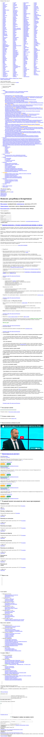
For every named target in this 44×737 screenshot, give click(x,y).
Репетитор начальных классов (11, 101)
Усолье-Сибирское (37, 43)
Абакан (4, 2)
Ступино (35, 23)
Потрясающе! (9, 462)
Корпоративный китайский (33, 136)
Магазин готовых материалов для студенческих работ (15, 672)
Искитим (14, 21)
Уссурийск (36, 44)
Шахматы (27, 99)
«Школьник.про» (20, 664)
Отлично (8, 472)
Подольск (25, 56)
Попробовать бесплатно (13, 476)
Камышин (15, 30)
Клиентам (5, 162)
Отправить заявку (4, 222)
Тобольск (35, 32)
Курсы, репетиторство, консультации (12, 630)
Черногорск (36, 59)
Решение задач (8, 124)
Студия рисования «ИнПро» (20, 129)
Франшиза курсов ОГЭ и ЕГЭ (11, 175)
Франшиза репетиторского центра (11, 174)
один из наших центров (12, 316)
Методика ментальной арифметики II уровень (32, 132)
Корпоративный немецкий (10, 136)
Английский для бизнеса (33, 135)
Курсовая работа (34, 122)
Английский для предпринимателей (26, 127)
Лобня (14, 70)
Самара (25, 75)
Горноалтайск (5, 66)
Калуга (14, 27)
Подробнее (23, 505)
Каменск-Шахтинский (17, 29)
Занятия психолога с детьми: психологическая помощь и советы (22, 225)
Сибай (35, 13)
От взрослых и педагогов (10, 160)
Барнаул (4, 22)
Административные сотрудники (11, 179)
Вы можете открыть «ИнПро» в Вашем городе (9, 78)
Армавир (4, 12)
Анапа (4, 8)
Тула (35, 38)
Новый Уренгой (26, 36)
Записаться (2, 508)
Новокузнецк (26, 27)
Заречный (14, 13)
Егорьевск (15, 5)
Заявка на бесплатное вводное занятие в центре (14, 620)
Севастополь (36, 7)
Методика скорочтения (23, 131)
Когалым (14, 43)
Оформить (3, 731)
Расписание (5, 145)
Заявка (4, 90)
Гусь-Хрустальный (6, 71)
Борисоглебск (5, 37)
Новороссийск (26, 30)
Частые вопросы (8, 637)
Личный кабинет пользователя (11, 163)
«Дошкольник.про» (12, 664)
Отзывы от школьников (9, 634)
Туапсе (35, 36)
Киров (14, 36)
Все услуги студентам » (9, 601)
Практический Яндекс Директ (11, 135)
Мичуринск (26, 9)
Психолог (32, 141)
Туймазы (35, 37)
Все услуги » (7, 596)
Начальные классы (18, 140)
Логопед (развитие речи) (17, 97)
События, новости (8, 657)
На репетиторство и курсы (17, 729)
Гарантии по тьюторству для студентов (12, 633)
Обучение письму (8, 97)
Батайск (4, 23)
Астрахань (4, 17)
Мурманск (25, 10)
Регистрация (5, 186)
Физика (16, 143)
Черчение (30, 143)
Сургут (35, 24)
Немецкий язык (23, 105)
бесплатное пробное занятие (14, 411)
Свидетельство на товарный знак (11, 171)
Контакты (5, 183)
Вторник (6, 147)
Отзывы (4, 157)
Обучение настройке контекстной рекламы (32, 128)
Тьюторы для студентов (9, 667)
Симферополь (36, 14)
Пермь (25, 54)
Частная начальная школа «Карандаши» (13, 660)
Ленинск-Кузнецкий (16, 66)
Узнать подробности (5, 476)
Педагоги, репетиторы (9, 666)
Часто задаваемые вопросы (10, 166)
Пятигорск (25, 62)
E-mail (12, 698)
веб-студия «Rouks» (10, 690)
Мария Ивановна (3, 477)
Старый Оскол (36, 21)
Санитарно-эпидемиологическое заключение (14, 169)
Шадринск (36, 62)
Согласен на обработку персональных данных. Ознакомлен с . (20, 221)
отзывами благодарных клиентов (16, 267)
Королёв (14, 47)
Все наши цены (13, 275)
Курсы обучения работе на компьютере (15, 128)
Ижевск (14, 19)
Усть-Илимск (36, 45)
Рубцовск (25, 70)
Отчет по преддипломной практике (14, 121)
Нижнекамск (26, 23)
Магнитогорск (15, 74)
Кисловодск (15, 39)
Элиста (35, 69)
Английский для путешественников (12, 127)
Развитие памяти (25, 98)
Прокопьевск (26, 58)
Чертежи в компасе (31, 124)
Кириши (14, 35)
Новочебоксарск (26, 33)
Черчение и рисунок (20, 116)
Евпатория (15, 4)
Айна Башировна (3, 488)
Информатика (32, 138)
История (4, 139)
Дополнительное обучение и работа (12, 131)
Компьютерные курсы (9, 595)
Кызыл (14, 63)
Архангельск (5, 15)
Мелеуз (25, 3)
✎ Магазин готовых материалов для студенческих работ (32, 125)
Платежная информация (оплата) (11, 645)
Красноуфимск (15, 54)
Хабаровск (36, 49)
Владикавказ (5, 49)
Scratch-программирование (30, 96)
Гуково (4, 70)
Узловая (35, 40)
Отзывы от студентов (9, 635)
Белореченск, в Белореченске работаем (33, 271)
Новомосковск (26, 29)
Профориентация (8, 110)
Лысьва (14, 71)
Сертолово (36, 12)
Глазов (4, 65)
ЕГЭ (20, 389)
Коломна (14, 44)
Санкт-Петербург (26, 76)
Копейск (14, 46)
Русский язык (22, 142)
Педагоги (4, 137)
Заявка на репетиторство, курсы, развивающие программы (16, 91)
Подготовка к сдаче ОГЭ (10, 607)
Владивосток (5, 48)
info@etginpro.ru (3, 194)
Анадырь (4, 7)
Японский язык (26, 144)
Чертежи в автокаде (23, 124)
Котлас (14, 49)
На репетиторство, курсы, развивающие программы (15, 155)
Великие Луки (5, 44)
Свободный (36, 6)
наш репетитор (23, 344)
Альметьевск (5, 6)
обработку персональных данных (22, 725)
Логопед (27, 139)
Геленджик (5, 64)
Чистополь (36, 61)
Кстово (14, 58)
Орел (24, 45)
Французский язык (16, 105)
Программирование (9, 102)
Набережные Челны (27, 13)
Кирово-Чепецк (16, 37)
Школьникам (3, 204)
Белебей (4, 25)
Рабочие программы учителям (34, 131)
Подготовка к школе (10, 96)
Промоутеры (7, 182)
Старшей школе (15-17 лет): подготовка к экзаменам (15, 112)
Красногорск (15, 50)
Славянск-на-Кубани (37, 15)
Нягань (25, 40)
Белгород (4, 24)
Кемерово (14, 32)
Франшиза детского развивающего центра (13, 176)
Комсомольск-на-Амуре (17, 45)
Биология (18, 138)
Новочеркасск (26, 34)
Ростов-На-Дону (26, 69)
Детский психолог (17, 99)
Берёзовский (5, 31)
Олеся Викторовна (4, 456)
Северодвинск (36, 8)
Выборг (4, 61)
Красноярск (15, 55)
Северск (35, 9)
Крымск (14, 57)
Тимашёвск (36, 30)
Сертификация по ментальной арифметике (14, 133)
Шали (35, 63)
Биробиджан (5, 33)
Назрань (25, 15)
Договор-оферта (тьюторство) (11, 639)
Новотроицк (26, 31)
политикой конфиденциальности (32, 221)
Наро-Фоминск (26, 17)
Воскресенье (7, 153)
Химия (26, 143)
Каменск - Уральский (17, 28)
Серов (35, 10)
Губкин (4, 68)
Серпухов (35, 11)
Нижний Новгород (27, 24)
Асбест (4, 16)
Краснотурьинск (16, 53)
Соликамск (36, 17)
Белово (4, 26)
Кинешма (14, 34)
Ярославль (36, 73)
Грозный (4, 67)
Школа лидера (9, 104)
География (22, 138)
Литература (23, 139)
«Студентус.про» (27, 664)
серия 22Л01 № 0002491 (22, 245)
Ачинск (4, 18)
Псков (25, 60)
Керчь (14, 33)
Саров (35, 5)
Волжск (4, 52)
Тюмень (35, 39)
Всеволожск (5, 60)
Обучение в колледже (10, 107)
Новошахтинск (26, 35)
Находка (25, 18)
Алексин (4, 5)
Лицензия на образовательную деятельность (13, 168)
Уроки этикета (15, 104)
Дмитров (4, 74)
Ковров (14, 42)
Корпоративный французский (22, 136)
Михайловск (26, 8)
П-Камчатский (26, 49)
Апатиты (4, 10)
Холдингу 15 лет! (8, 656)
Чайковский (36, 52)
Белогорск (4, 27)
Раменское (25, 63)
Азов (3, 3)
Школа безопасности (9, 99)
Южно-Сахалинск (37, 71)
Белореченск (5, 29)
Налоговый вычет (5, 208)
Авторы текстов (8, 181)
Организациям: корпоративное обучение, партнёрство (15, 134)
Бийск (4, 32)
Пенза (25, 52)
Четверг (6, 149)
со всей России (3, 189)
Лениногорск (15, 65)
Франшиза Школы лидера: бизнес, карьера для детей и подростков (18, 173)
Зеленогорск (15, 14)
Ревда (24, 64)
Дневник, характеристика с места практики (20, 122)
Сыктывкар (36, 26)
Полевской (25, 57)
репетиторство (20, 204)
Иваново (14, 17)
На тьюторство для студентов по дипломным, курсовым (16, 156)
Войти (4, 185)
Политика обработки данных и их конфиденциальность (16, 170)
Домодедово (5, 76)
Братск (4, 39)
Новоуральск (26, 32)
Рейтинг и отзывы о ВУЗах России (12, 673)
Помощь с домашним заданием (31, 101)
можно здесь (13, 418)
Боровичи (4, 38)
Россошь (25, 68)
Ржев (24, 66)
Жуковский (15, 12)
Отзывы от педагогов (9, 636)
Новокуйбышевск (27, 28)
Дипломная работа (9, 120)
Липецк (14, 68)
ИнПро (1, 79)
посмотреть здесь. (28, 328)
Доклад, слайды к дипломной (20, 120)
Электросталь (36, 68)
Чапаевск (35, 53)
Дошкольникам (4, 206)
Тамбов (35, 28)
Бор (3, 36)
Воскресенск (5, 58)
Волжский (4, 53)
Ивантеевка (15, 18)
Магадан (14, 73)
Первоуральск (26, 53)
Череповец (36, 57)
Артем (4, 14)
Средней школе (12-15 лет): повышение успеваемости (15, 106)
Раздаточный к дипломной (31, 120)
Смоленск (35, 16)
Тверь (35, 29)
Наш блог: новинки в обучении (11, 671)
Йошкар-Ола (15, 24)
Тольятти (35, 33)
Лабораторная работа (15, 124)
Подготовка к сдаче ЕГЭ (10, 603)
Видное (4, 47)
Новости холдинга (8, 165)
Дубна (14, 3)
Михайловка (26, 7)
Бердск (4, 30)
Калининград (15, 26)
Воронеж (4, 57)
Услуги (4, 93)
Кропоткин (15, 56)
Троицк (35, 35)
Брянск (4, 40)
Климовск (15, 40)
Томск (35, 34)
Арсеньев (4, 13)
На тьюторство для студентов (6, 729)
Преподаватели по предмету (11, 454)
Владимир (4, 50)
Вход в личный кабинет (9, 648)
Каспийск (14, 31)
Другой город (36, 74)
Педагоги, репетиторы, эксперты (11, 180)
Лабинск (14, 64)
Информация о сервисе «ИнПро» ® (12, 164)
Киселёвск (15, 38)
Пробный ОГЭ (8, 108)
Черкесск (35, 58)
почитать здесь (40, 294)
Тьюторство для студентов (10, 627)
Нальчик (25, 16)
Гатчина (4, 63)
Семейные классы (19, 107)
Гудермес (4, 69)
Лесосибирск (15, 67)
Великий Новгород (6, 45)
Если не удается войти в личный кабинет (13, 650)
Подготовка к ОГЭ (38, 107)
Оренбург (25, 46)
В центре (2, 464)
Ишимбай (15, 23)
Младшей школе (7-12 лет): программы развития (14, 100)
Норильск (25, 38)
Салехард (25, 73)
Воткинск (4, 59)
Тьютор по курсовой (9, 600)
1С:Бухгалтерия (6, 138)
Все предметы (32, 144)
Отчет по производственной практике (29, 121)
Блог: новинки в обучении (10, 167)
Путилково (25, 61)
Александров (5, 4)
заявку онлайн (26, 316)
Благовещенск (5, 35)
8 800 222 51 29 (3, 192)
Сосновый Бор (36, 19)
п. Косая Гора (26, 50)
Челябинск (36, 55)
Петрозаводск (26, 55)
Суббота (8, 152)
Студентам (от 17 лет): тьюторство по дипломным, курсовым (17, 119)
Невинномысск (26, 19)
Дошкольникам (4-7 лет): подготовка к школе (14, 95)
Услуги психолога (32, 115)
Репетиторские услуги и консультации (12, 626)
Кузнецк (14, 59)
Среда (6, 148)
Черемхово (36, 56)
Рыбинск (25, 71)
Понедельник (7, 146)
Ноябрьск (25, 39)
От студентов (7, 159)
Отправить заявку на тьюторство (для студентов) (14, 619)
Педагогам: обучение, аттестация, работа (13, 130)
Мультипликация (32, 99)
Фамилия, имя (14, 695)
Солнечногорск (36, 18)
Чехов (35, 60)
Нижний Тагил (26, 25)
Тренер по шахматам (36, 110)
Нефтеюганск (26, 21)
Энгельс (35, 70)
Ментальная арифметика (20, 96)
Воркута (4, 56)
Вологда (4, 54)
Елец (14, 9)
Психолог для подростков (27, 110)
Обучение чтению (39, 96)
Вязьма (4, 62)
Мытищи (25, 12)
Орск (24, 48)
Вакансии (5, 178)
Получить (2, 728)
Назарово (25, 14)
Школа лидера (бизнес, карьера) (11, 608)
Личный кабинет (6, 79)
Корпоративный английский (22, 135)
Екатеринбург (15, 7)
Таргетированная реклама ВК (8, 143)
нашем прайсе (25, 302)
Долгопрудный (5, 75)
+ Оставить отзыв (8, 161)
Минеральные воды (27, 5)
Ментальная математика (24, 102)
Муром (25, 11)
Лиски (14, 69)
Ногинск (25, 37)
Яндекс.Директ (20, 144)
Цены (4, 154)
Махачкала (15, 76)
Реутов (25, 65)
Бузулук (4, 42)
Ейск (14, 6)
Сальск (25, 74)
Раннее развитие (6, 142)
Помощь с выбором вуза (16, 110)
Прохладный (26, 59)
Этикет (15, 144)
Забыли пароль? (9, 185)
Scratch (17, 102)
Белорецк (4, 28)
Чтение (33, 143)
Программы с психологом (17, 98)
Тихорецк (35, 31)
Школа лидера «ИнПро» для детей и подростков (14, 662)
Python (14, 102)
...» (22, 460)
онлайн (17, 82)
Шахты (35, 64)
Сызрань (35, 25)
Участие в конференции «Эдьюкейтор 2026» (14, 631)
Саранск (35, 2)
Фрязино (35, 48)
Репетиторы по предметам (28, 107)
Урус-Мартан (36, 42)
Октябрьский (26, 43)
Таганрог (35, 27)
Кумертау (14, 60)
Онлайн (8, 464)
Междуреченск (26, 2)
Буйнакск (4, 43)
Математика (31, 139)
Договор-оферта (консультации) (11, 640)
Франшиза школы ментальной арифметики (13, 177)
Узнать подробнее (3, 735)
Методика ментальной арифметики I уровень (14, 132)
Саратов (35, 4)
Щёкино (35, 67)
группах (14, 280)
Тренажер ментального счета (10, 670)
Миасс (25, 4)
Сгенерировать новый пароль (11, 649)
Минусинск (26, 6)
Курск (14, 62)
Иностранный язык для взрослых (11, 594)
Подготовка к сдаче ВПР (10, 611)
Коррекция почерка (17, 139)
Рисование (23, 99)
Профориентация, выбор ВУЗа (11, 604)
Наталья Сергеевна (4, 467)
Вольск (4, 55)
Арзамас (4, 11)
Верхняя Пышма (5, 46)
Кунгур (14, 61)
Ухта (35, 47)
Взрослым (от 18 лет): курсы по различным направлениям (16, 126)
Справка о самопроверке (15, 125)
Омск (24, 44)
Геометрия (27, 138)
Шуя (35, 65)
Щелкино (35, 66)
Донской (14, 2)
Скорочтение (32, 97)
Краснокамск (15, 52)
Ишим (14, 22)
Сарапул (35, 3)
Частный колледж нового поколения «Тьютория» (14, 661)
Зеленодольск (15, 15)
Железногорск (15, 10)
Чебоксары (36, 54)
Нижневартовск (26, 22)
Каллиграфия (25, 97)
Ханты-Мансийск (37, 50)
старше (26, 252)
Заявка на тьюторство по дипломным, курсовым (14, 92)
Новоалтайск (26, 26)
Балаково (4, 19)
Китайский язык (8, 98)
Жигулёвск (15, 11)
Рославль (25, 67)
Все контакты (5, 88)
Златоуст (14, 16)
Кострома (14, 48)
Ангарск (4, 9)
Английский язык (38, 97)
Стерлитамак (36, 22)
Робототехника (17, 142)
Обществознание (31, 140)
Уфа (34, 46)
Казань (14, 25)
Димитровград (5, 73)
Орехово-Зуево (26, 47)
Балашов (4, 21)
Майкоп (14, 75)
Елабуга (14, 8)
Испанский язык (38, 138)
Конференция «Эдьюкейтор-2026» (12, 663)
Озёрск (25, 42)
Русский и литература (30, 142)
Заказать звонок (3, 193)
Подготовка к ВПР (20, 101)
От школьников (8, 158)
